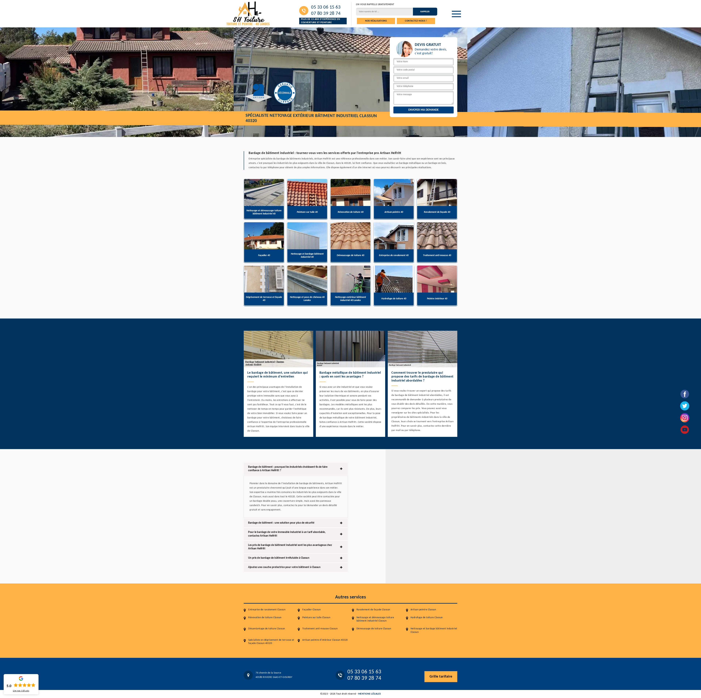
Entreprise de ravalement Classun (266, 609)
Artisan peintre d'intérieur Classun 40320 (325, 640)
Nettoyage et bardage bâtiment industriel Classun (434, 630)
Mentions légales (369, 694)
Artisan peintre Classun (423, 609)
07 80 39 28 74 (325, 14)
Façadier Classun (311, 609)
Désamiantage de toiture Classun (266, 628)
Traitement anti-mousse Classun (320, 628)
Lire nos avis (21, 691)
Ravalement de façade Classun (373, 609)
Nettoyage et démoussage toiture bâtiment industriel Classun (375, 619)
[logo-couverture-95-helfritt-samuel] (248, 13)
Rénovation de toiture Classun (264, 617)
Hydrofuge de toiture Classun (427, 617)
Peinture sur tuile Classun (316, 617)
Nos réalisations (376, 21)
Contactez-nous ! (416, 21)
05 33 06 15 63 (325, 7)
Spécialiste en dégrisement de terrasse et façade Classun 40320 (271, 642)
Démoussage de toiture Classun (374, 628)
